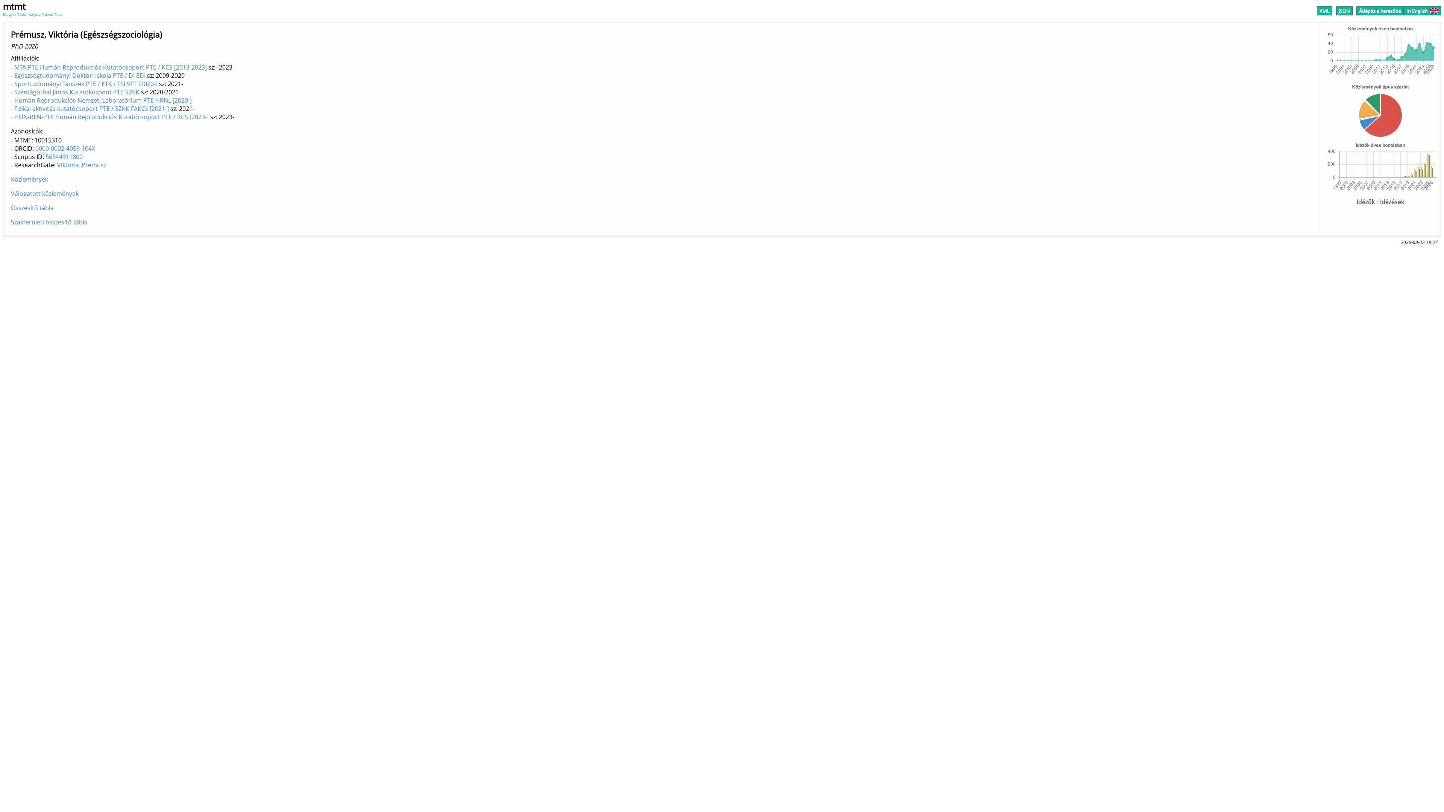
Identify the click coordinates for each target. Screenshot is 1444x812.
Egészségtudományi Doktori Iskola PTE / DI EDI (80, 75)
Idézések (1392, 202)
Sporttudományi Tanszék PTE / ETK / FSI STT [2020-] (86, 84)
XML (1325, 11)
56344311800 (64, 157)
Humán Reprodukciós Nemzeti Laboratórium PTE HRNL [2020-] (103, 100)
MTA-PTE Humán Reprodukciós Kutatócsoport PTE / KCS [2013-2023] (110, 67)
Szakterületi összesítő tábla (49, 222)
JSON (1344, 11)
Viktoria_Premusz (81, 165)
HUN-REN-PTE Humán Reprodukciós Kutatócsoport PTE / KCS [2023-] (111, 117)
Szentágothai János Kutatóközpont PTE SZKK (77, 92)
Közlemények (29, 179)
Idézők (1366, 202)
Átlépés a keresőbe (1380, 11)
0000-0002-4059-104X (65, 148)
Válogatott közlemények (45, 193)
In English (1417, 11)
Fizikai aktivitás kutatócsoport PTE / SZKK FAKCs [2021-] (91, 109)
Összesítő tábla (32, 208)
